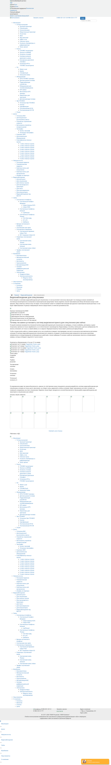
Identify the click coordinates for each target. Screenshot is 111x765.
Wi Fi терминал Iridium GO (27, 235)
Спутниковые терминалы (24, 229)
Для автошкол (20, 179)
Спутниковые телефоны (23, 199)
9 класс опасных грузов (27, 158)
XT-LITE (25, 220)
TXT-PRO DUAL (27, 218)
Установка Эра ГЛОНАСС (27, 103)
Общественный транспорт (28, 32)
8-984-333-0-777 (72, 18)
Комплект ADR (20, 134)
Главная (16, 295)
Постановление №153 (26, 108)
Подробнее (29, 344)
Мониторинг (17, 22)
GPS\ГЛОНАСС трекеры (27, 78)
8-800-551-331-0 (62, 18)
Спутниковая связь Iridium (28, 248)
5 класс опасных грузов (27, 151)
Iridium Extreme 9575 (29, 205)
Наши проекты (17, 281)
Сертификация (24, 106)
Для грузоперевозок (22, 190)
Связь (15, 198)
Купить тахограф (25, 131)
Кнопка (22, 104)
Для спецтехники (21, 181)
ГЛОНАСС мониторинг (26, 50)
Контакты (19, 285)
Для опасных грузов (22, 183)
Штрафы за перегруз (22, 175)
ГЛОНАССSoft (24, 73)
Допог (15, 114)
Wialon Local (13, 16)
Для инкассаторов (22, 192)
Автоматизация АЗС (22, 265)
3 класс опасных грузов (27, 147)
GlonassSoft (25, 16)
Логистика (23, 34)
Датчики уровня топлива (27, 80)
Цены (16, 6)
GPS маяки (23, 90)
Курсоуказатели (21, 263)
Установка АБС (21, 116)
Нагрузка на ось (18, 160)
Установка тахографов (26, 132)
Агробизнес (16, 253)
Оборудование (20, 76)
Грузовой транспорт (26, 26)
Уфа (11, 3)
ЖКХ (21, 36)
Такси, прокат (24, 47)
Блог (15, 4)
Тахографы (19, 129)
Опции (18, 112)
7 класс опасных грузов (27, 155)
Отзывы (19, 289)
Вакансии (19, 287)
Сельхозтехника (24, 30)
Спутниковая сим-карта (23, 227)
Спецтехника (24, 28)
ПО (17, 67)
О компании (16, 283)
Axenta (19, 16)
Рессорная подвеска (22, 162)
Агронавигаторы (21, 255)
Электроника (20, 272)
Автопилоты (20, 261)
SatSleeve (26, 222)
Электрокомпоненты (26, 276)
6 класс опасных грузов (27, 153)
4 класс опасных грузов (27, 149)
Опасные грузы (24, 41)
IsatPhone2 (26, 212)
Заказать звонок (38, 18)
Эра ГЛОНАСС (20, 101)
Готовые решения (22, 24)
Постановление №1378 (27, 110)
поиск (82, 18)
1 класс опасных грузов (27, 144)
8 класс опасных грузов (27, 157)
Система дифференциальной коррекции (22, 268)
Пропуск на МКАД (25, 52)
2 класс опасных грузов (27, 145)
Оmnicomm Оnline (25, 75)
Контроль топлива (25, 54)
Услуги (18, 49)
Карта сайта (83, 713)
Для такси (19, 188)
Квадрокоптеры (25, 274)
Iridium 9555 (26, 207)
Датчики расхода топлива (27, 99)
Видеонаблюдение (19, 177)
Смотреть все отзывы (55, 431)
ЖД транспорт (24, 37)
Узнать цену (36, 344)
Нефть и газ (23, 39)
